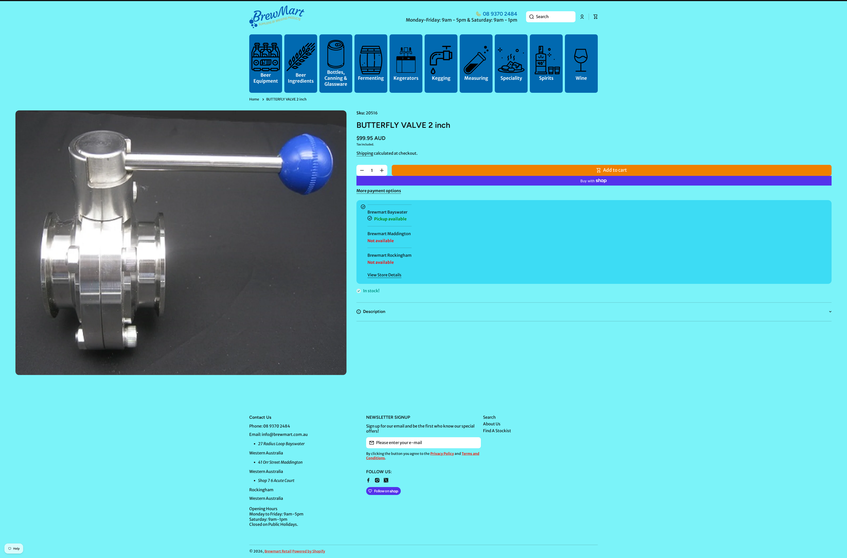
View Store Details (384, 274)
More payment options (378, 190)
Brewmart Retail (278, 551)
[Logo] (276, 17)
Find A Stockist (497, 430)
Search (489, 417)
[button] (595, 17)
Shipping (364, 153)
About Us (491, 423)
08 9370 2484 (500, 14)
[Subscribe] (475, 442)
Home (254, 99)
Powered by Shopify (308, 551)
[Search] (530, 16)
